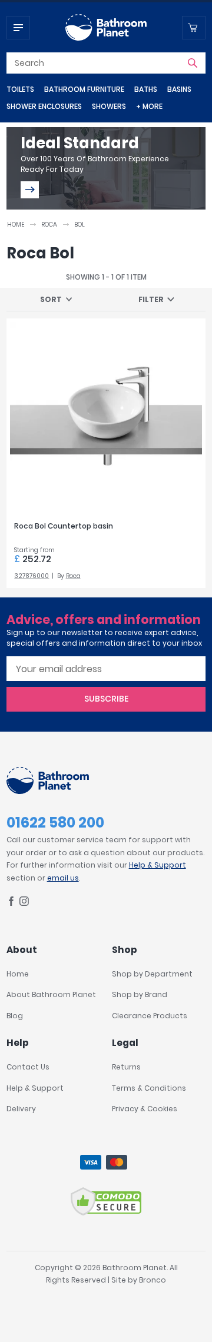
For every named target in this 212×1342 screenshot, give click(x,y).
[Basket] (194, 27)
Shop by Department (152, 974)
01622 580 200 (55, 822)
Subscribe (106, 699)
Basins (179, 89)
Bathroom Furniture (84, 89)
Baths (145, 89)
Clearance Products (149, 1016)
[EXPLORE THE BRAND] (30, 189)
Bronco (152, 1280)
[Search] (192, 63)
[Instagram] (24, 903)
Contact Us (27, 1067)
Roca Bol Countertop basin (63, 526)
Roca (49, 224)
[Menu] (18, 27)
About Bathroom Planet (51, 994)
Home (15, 224)
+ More (149, 106)
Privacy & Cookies (144, 1109)
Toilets (20, 89)
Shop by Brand (139, 994)
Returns (126, 1067)
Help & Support (157, 865)
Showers (109, 106)
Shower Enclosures (44, 106)
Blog (14, 1016)
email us (63, 878)
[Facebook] (11, 903)
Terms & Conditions (149, 1088)
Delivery (21, 1109)
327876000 (31, 576)
